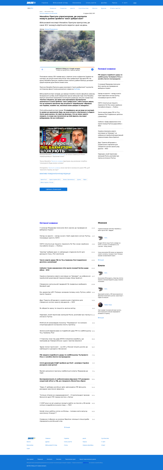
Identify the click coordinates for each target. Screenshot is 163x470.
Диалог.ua (85, 462)
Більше (67, 427)
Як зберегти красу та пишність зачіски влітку (58, 308)
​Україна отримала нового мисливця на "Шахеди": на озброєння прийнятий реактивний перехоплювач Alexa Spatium (110, 134)
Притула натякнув (58, 154)
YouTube (77, 89)
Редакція (40, 459)
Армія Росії (44, 179)
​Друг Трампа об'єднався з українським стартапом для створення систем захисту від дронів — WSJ (108, 145)
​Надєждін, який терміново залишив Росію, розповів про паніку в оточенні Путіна (108, 156)
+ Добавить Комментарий (53, 189)
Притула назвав (57, 161)
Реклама (58, 459)
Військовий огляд (49, 11)
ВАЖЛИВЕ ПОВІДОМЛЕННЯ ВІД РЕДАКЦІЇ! (55, 173)
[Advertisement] (67, 205)
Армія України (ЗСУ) (55, 179)
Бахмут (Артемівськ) (69, 179)
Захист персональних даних (88, 459)
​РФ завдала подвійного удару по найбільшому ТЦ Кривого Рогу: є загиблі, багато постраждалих (110, 77)
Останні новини (49, 223)
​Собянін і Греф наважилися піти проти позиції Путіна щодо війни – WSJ (110, 124)
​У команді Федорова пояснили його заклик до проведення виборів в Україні (109, 86)
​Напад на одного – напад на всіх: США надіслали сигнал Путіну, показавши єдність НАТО (109, 95)
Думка (79, 179)
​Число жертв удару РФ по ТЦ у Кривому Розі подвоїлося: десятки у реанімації (110, 114)
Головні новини (107, 69)
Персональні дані (70, 459)
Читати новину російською (48, 13)
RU (32, 8)
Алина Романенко (51, 29)
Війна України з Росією (47, 182)
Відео (85, 179)
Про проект (30, 459)
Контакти (49, 459)
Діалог (41, 11)
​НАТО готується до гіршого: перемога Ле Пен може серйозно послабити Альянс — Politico (110, 105)
